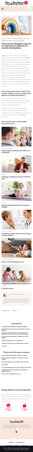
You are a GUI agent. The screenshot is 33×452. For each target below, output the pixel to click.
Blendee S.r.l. (14, 448)
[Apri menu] (3, 9)
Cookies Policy (15, 449)
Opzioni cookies (24, 449)
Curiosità (14, 310)
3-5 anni (8, 38)
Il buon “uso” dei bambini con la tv (13, 262)
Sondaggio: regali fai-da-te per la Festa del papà (16, 177)
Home (3, 38)
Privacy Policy (8, 449)
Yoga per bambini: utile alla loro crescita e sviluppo (16, 206)
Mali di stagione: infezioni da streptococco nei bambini (16, 151)
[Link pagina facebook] (16, 432)
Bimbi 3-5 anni (6, 310)
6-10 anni (9, 148)
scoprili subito (22, 115)
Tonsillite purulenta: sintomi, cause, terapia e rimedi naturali (16, 234)
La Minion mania (7, 288)
